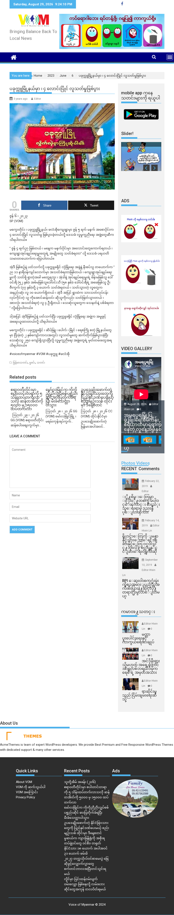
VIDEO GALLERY (136, 348)
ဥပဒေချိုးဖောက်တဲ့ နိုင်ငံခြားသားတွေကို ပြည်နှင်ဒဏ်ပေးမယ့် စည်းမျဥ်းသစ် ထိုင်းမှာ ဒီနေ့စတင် (86, 828)
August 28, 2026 (137, 404)
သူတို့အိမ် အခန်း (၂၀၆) (80, 782)
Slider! (127, 133)
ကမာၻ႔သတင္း (138, 611)
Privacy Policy (25, 797)
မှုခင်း (32, 362)
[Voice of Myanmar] (13, 56)
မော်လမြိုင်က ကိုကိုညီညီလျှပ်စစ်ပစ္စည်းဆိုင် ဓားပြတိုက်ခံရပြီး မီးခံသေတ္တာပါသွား (86, 813)
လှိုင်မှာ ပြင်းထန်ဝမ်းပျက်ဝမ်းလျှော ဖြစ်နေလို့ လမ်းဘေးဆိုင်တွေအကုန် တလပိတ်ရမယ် (85, 884)
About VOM (24, 782)
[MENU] (170, 57)
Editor (37, 98)
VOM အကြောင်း (27, 792)
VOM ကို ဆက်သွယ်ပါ (30, 787)
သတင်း (41, 362)
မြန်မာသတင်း (20, 362)
